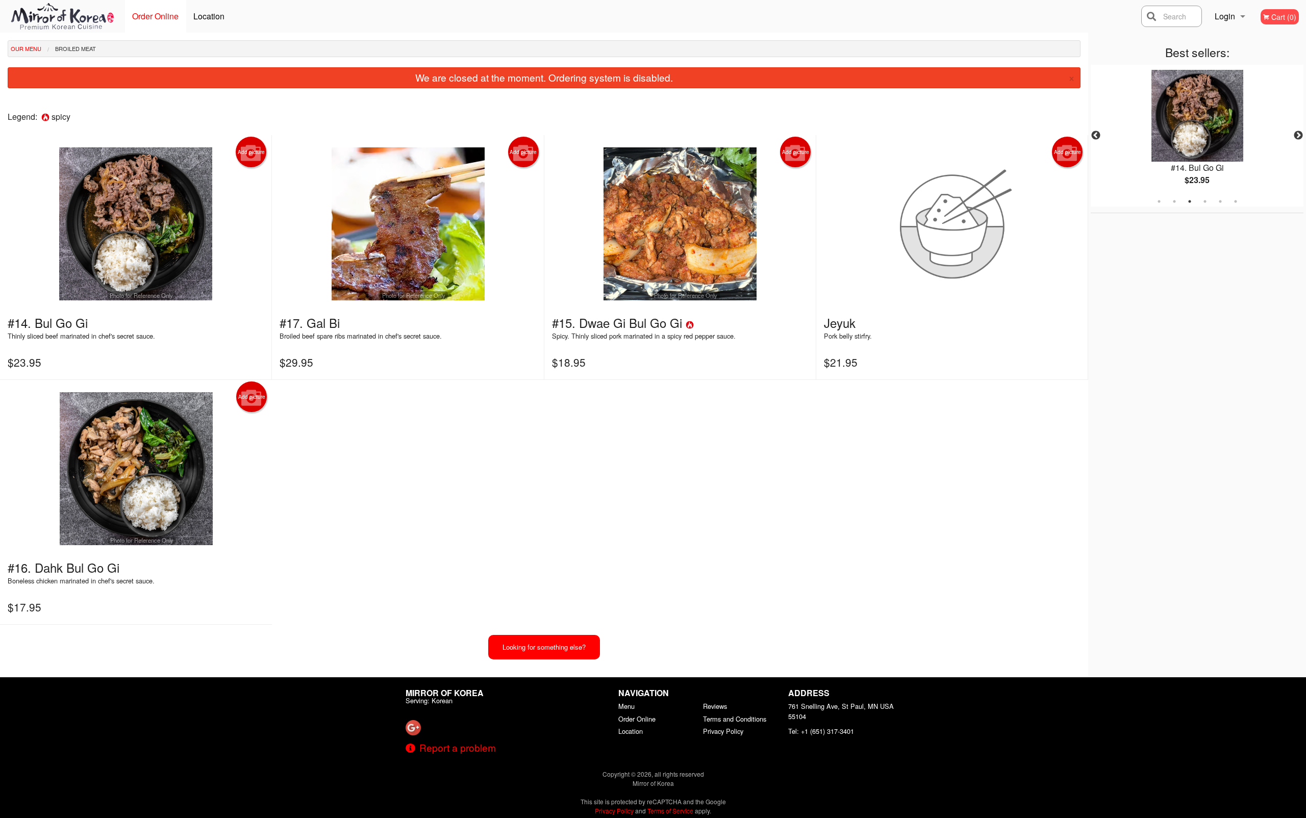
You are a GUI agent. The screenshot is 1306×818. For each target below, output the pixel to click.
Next (1298, 136)
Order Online (155, 16)
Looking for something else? (544, 647)
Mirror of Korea (445, 693)
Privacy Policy (723, 731)
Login (1225, 16)
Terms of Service (670, 810)
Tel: (821, 731)
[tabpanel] (1197, 135)
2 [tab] (1174, 201)
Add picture (251, 152)
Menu (626, 706)
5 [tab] (1220, 201)
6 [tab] (1235, 201)
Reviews (715, 706)
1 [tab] (1159, 201)
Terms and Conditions (734, 719)
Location (208, 16)
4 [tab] (1205, 201)
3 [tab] (1190, 201)
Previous (1096, 136)
